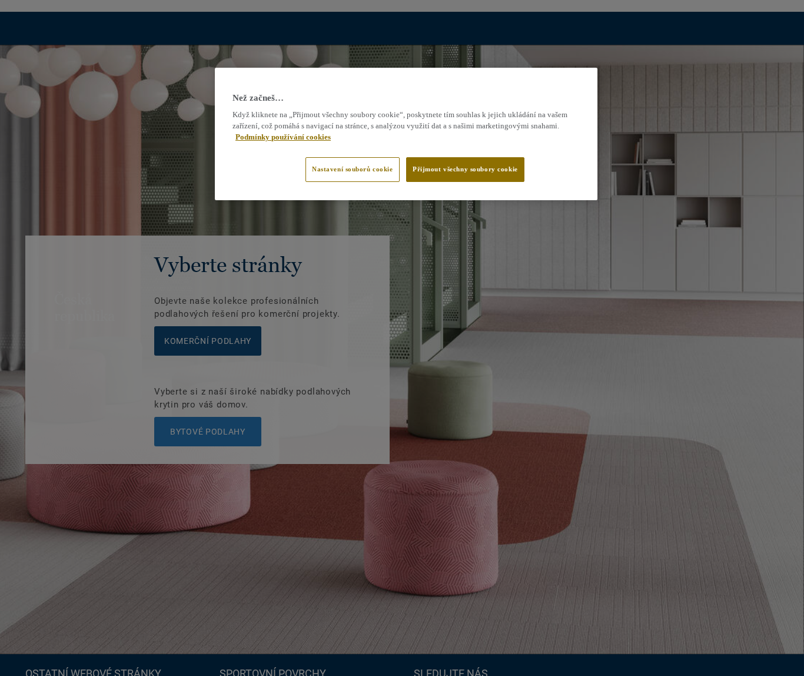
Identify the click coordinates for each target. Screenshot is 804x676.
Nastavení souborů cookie (352, 169)
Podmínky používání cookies (283, 137)
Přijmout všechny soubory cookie (465, 169)
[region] (406, 134)
